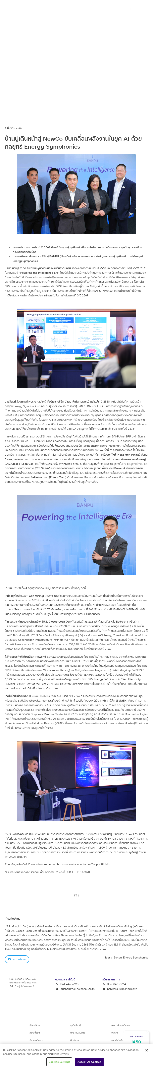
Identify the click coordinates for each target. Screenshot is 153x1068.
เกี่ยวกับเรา (34, 1025)
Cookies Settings (59, 1062)
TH (130, 9)
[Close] (146, 1050)
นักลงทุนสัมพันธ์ (77, 1032)
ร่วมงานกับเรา (35, 1040)
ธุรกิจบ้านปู (75, 1025)
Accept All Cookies (89, 1062)
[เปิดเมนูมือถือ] (115, 9)
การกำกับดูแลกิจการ (120, 1025)
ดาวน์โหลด (19, 959)
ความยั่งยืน (34, 1032)
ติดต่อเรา (74, 1040)
